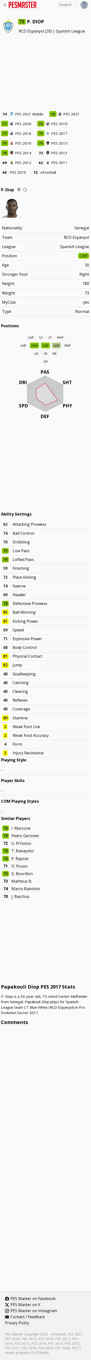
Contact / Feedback (27, 1317)
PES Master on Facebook (33, 1298)
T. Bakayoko (22, 850)
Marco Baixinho (25, 888)
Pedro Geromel (25, 835)
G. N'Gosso (21, 843)
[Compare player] (25, 190)
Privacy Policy (17, 1323)
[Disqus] (45, 1094)
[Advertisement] (45, 72)
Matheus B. (21, 881)
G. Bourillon (22, 873)
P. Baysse (19, 858)
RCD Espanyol (31, 31)
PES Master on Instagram (33, 1310)
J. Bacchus (20, 896)
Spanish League (70, 31)
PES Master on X (25, 1304)
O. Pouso (19, 866)
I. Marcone (21, 828)
